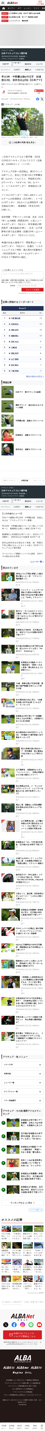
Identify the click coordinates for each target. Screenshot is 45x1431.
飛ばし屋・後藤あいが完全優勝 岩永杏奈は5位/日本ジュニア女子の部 (30, 807)
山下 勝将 (15, 359)
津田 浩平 (15, 330)
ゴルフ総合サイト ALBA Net (10, 1302)
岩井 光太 (15, 342)
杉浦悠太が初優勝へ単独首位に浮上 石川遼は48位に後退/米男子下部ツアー (32, 912)
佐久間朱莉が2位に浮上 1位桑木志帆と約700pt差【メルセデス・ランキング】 (29, 702)
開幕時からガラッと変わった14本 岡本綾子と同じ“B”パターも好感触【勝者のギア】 (29, 963)
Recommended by (32, 1293)
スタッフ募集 (25, 1380)
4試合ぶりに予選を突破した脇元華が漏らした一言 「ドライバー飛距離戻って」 (29, 576)
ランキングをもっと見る (21, 1203)
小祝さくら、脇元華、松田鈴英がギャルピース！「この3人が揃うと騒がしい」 (30, 896)
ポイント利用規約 (10, 1395)
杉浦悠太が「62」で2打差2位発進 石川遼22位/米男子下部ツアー (29, 844)
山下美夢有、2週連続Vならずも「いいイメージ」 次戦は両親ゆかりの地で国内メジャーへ (30, 772)
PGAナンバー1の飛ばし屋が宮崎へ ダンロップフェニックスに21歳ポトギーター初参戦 (29, 930)
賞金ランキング (9, 480)
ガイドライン (12, 1386)
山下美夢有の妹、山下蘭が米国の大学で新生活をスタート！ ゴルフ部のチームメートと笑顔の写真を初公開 (32, 826)
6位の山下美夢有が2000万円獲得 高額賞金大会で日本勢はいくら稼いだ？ (30, 947)
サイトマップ (36, 1395)
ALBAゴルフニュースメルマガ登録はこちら (25, 1335)
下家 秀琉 (15, 371)
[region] (22, 8)
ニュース (39, 64)
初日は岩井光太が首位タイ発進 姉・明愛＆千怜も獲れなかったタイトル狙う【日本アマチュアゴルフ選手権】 (22, 545)
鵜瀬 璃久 (15, 336)
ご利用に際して (26, 1383)
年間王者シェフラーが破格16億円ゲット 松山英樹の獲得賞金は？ (29, 1019)
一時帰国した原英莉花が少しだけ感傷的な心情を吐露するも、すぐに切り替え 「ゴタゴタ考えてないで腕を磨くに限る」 (32, 982)
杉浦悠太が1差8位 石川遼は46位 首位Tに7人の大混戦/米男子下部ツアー (29, 632)
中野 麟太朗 (15, 318)
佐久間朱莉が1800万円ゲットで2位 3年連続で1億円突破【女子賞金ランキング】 (29, 734)
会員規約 (36, 1383)
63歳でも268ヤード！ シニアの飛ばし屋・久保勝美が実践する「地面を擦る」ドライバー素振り (30, 860)
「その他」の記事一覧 (30, 1302)
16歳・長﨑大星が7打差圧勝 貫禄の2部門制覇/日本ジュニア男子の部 (29, 685)
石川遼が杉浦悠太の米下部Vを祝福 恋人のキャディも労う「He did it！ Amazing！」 (29, 648)
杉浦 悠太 (15, 324)
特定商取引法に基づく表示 (28, 1386)
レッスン (27, 8)
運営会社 (36, 1380)
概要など (28, 70)
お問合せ (22, 1395)
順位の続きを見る (34, 376)
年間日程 (24, 480)
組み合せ (28, 64)
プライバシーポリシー (12, 1383)
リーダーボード (16, 64)
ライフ (36, 8)
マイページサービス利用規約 (22, 1392)
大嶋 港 (14, 347)
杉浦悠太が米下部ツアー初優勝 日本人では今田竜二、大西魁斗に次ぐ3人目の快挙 (30, 718)
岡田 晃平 (15, 353)
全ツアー (11, 8)
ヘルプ (28, 1395)
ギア (19, 8)
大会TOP (5, 64)
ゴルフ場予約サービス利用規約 (22, 1389)
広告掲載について (12, 1380)
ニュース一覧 (36, 562)
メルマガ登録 (40, 4)
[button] (22, 579)
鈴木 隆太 (15, 365)
